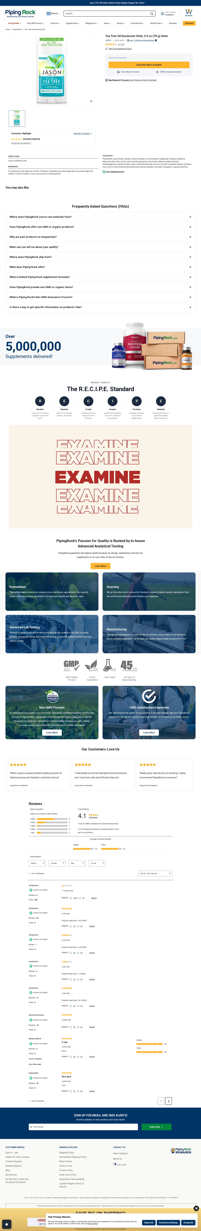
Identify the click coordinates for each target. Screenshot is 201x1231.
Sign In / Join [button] (11, 1152)
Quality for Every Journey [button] (17, 1157)
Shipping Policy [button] (66, 1152)
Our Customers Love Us (101, 749)
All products (17, 29)
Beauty (120, 23)
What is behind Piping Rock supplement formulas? (40, 277)
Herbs (106, 23)
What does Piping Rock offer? (27, 267)
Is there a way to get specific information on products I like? (46, 307)
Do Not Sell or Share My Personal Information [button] (16, 1180)
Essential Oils (136, 23)
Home (7, 29)
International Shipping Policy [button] (72, 1157)
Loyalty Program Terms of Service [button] (71, 1185)
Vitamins (54, 23)
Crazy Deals (13, 23)
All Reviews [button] (11, 1174)
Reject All (148, 1223)
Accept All (188, 1223)
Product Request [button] (13, 1161)
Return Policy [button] (65, 1161)
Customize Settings (168, 1223)
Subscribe (155, 1127)
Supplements (72, 23)
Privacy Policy (93, 1224)
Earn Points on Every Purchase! (132, 80)
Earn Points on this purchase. (142, 40)
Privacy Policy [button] (66, 1170)
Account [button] (168, 15)
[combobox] (106, 13)
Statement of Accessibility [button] (72, 1179)
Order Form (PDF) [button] (67, 1174)
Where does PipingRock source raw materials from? (41, 216)
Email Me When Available (149, 65)
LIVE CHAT (121, 1165)
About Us (117, 1158)
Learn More (100, 566)
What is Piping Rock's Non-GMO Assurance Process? (41, 297)
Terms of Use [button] (65, 1166)
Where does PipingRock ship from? (31, 257)
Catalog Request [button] (13, 1166)
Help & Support (120, 1153)
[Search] (151, 13)
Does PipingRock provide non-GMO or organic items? (41, 287)
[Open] (6, 1224)
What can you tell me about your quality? (34, 247)
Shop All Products (34, 23)
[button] (52, 70)
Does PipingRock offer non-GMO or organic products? (42, 226)
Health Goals (155, 23)
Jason (108, 40)
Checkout (189, 23)
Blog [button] (7, 1170)
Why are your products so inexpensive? (33, 236)
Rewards (173, 23)
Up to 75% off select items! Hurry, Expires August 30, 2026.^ (117, 3)
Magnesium (91, 23)
